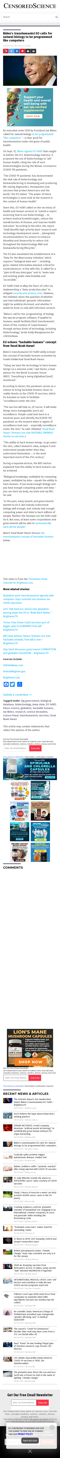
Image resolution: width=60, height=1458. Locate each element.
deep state (38, 704)
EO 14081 (51, 704)
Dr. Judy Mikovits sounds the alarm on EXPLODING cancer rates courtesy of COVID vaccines (35, 1181)
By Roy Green (30, 1172)
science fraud (10, 715)
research (20, 711)
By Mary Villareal (31, 1187)
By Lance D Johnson (33, 1288)
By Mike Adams (31, 1274)
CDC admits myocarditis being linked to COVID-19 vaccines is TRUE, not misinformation (33, 1361)
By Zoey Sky (29, 1201)
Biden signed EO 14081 (29, 151)
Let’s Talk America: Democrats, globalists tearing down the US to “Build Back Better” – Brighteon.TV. (28, 613)
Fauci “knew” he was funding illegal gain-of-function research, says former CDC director (34, 1346)
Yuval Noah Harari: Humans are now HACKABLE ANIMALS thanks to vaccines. (29, 433)
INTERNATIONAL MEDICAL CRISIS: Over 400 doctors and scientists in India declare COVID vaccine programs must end (35, 1282)
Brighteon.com (11, 677)
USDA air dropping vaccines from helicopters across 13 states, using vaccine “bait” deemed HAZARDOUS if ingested (35, 1268)
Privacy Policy (25, 1434)
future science (11, 708)
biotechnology (23, 704)
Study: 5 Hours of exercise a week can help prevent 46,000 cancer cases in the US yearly (35, 1195)
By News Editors (31, 1120)
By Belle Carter (31, 1108)
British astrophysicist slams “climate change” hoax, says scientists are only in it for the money (34, 1253)
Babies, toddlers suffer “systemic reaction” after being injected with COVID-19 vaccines (35, 1167)
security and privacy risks (27, 293)
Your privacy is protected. (13, 757)
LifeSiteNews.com (13, 665)
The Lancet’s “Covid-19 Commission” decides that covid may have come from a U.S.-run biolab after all (34, 1332)
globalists (26, 708)
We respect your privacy (39, 1419)
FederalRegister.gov (14, 671)
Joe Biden (8, 711)
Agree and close (30, 1440)
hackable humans (43, 708)
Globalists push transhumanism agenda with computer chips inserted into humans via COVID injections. (28, 599)
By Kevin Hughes (32, 1245)
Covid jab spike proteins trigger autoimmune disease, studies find (30, 1156)
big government (30, 700)
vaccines (44, 715)
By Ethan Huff (30, 1137)
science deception (37, 711)
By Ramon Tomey (31, 1149)
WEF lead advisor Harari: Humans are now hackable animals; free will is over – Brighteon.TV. (26, 639)
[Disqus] (30, 910)
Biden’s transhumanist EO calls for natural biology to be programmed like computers (35, 1144)
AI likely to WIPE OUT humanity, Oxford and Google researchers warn (35, 1240)
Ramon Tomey (24, 46)
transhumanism (29, 715)
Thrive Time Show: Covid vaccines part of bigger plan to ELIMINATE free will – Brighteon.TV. (26, 626)
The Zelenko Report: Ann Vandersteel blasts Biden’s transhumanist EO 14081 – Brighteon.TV (34, 1102)
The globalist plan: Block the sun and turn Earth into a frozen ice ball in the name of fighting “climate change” (35, 1375)
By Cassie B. (30, 1233)
